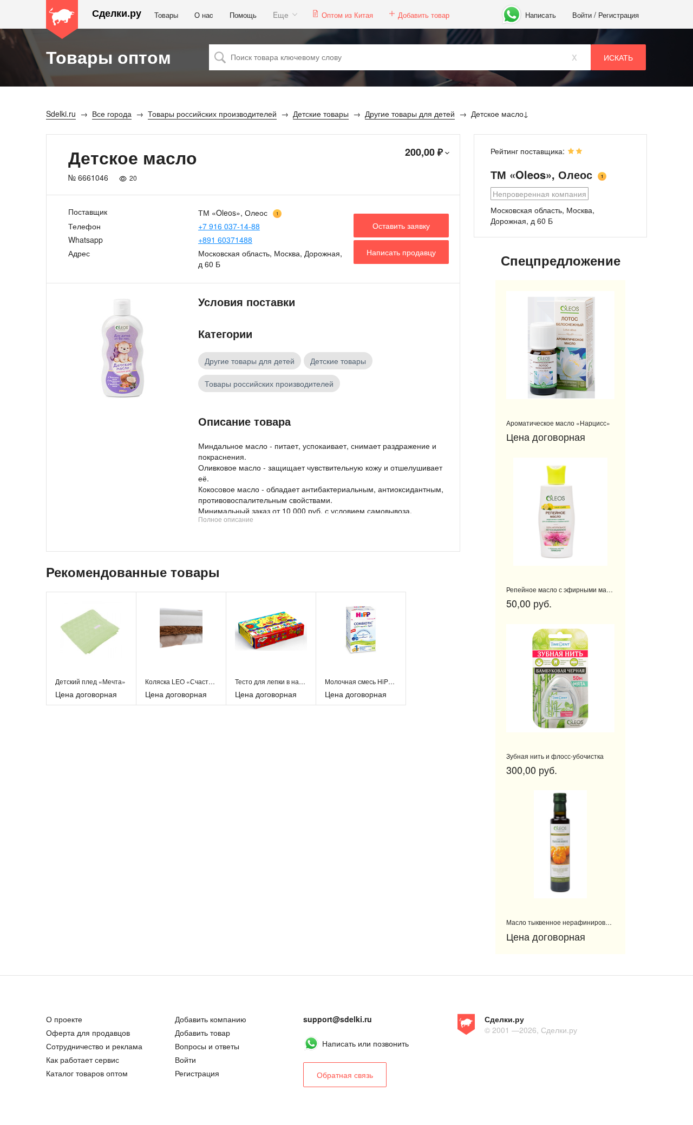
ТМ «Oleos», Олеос (232, 212)
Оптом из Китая (347, 15)
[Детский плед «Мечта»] (91, 629)
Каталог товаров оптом (87, 1073)
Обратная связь (345, 1074)
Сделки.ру (116, 13)
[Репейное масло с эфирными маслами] (560, 512)
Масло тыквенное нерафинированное (565, 922)
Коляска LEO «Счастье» (182, 681)
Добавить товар (423, 15)
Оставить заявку (401, 225)
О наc (203, 15)
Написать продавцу (401, 252)
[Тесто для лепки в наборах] (271, 629)
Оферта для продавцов (88, 1032)
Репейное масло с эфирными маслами (565, 589)
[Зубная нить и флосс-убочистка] (560, 678)
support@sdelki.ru (337, 1019)
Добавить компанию (210, 1019)
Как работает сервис (82, 1059)
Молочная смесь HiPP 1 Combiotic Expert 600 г (396, 681)
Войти (582, 15)
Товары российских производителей (269, 383)
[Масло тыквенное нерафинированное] (560, 844)
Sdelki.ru (62, 19)
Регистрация (618, 15)
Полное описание (225, 519)
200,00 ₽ (424, 152)
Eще (281, 14)
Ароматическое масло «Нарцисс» (558, 422)
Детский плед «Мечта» (90, 681)
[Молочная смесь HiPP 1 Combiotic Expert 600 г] (361, 629)
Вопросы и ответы (207, 1046)
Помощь (243, 15)
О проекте (64, 1019)
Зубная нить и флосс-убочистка (555, 755)
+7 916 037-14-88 (229, 226)
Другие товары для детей (250, 360)
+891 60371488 (225, 239)
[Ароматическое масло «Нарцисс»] (560, 345)
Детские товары (338, 360)
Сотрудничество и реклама (94, 1046)
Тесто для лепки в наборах (276, 681)
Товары (166, 15)
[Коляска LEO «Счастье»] (181, 629)
